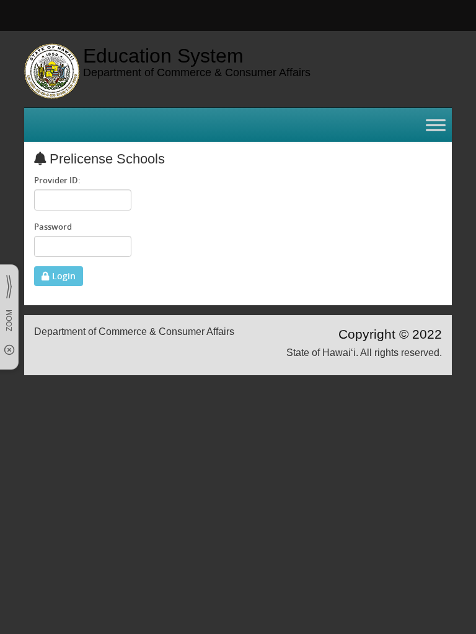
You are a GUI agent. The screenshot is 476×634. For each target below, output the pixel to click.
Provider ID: (57, 180)
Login (64, 276)
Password (53, 226)
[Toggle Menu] (436, 125)
